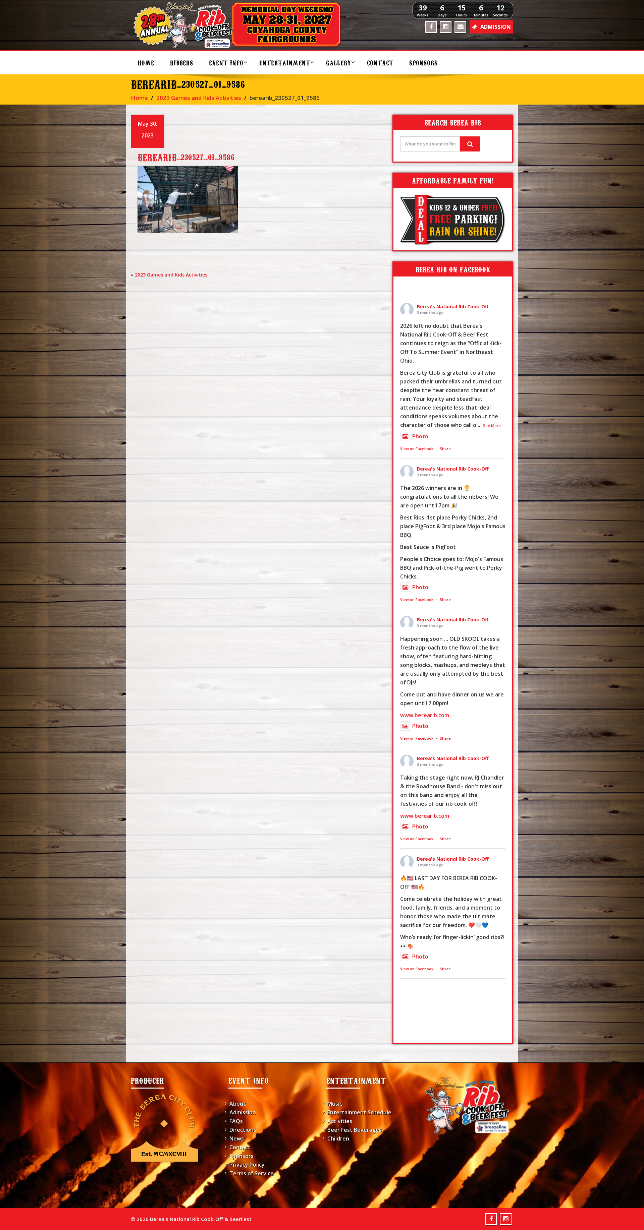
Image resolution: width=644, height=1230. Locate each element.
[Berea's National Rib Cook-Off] (240, 25)
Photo (420, 436)
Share (445, 448)
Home (146, 62)
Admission (242, 1112)
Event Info (226, 62)
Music (334, 1103)
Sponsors (423, 62)
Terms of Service (251, 1173)
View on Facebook (416, 448)
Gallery (338, 62)
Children (338, 1138)
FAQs (236, 1121)
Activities (339, 1121)
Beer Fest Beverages (354, 1129)
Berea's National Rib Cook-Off (453, 306)
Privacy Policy (247, 1164)
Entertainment (284, 62)
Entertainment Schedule (359, 1112)
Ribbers (181, 62)
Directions (242, 1129)
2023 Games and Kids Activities (198, 98)
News (236, 1138)
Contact (380, 62)
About (237, 1103)
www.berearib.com (424, 715)
